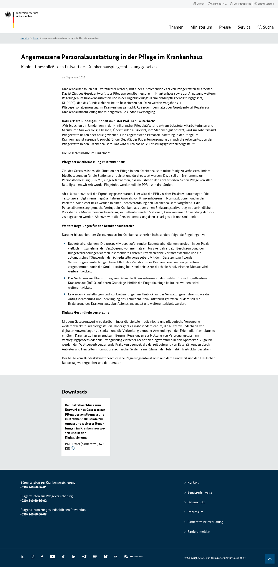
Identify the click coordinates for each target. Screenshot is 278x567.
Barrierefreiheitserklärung (205, 522)
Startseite (24, 38)
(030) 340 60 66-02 (33, 501)
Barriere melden (198, 532)
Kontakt (193, 482)
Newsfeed (136, 556)
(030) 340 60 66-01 (33, 487)
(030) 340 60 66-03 (33, 514)
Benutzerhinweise (199, 492)
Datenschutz (196, 502)
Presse (35, 38)
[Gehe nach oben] (270, 559)
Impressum (195, 512)
